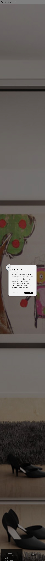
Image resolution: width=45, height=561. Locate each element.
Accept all (29, 292)
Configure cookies (15, 292)
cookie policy (19, 287)
